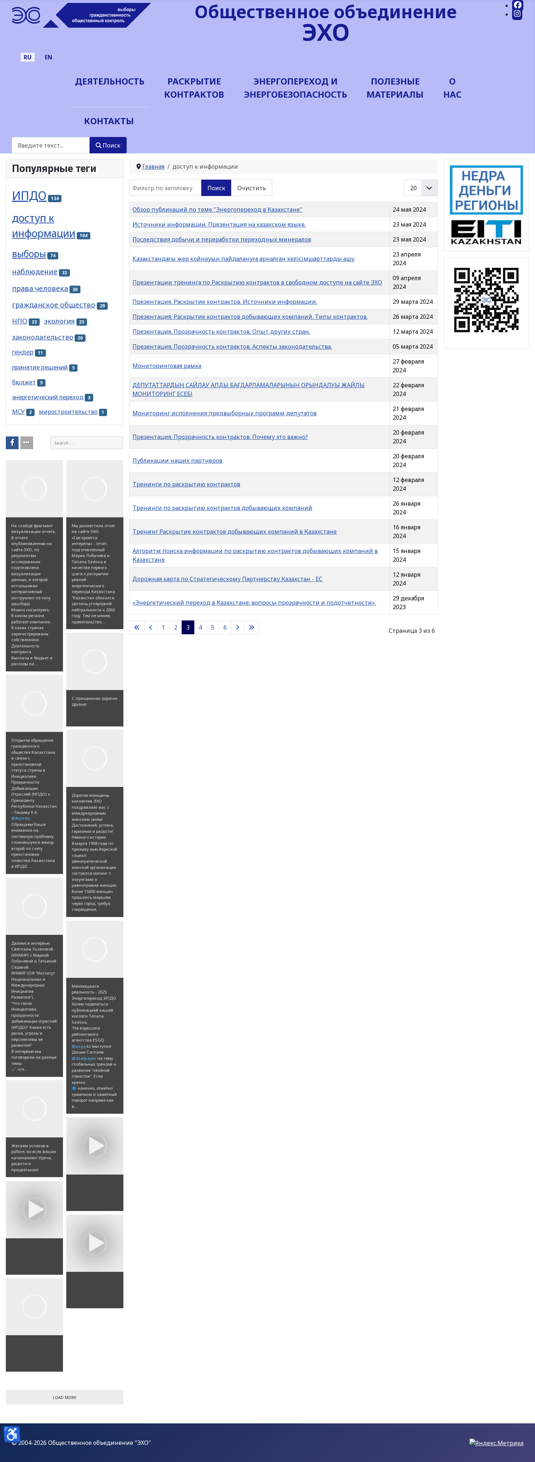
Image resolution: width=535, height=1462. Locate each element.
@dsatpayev (84, 1058)
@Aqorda (20, 818)
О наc (452, 87)
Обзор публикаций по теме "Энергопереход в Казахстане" (217, 209)
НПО (19, 320)
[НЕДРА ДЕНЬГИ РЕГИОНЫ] (486, 189)
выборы (29, 254)
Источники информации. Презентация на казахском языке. (219, 224)
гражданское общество (53, 305)
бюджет (24, 382)
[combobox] (51, 145)
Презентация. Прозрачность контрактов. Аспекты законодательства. (232, 346)
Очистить (251, 188)
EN (48, 57)
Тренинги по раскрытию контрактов (186, 484)
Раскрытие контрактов (194, 87)
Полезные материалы (395, 87)
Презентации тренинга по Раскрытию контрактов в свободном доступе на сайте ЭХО (257, 282)
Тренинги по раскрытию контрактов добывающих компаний (222, 508)
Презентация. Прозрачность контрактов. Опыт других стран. (221, 332)
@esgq (79, 1046)
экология (59, 320)
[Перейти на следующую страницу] (237, 627)
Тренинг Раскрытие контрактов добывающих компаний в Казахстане (234, 532)
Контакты (109, 121)
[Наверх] (522, 1448)
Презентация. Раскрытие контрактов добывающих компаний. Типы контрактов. (250, 317)
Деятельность (109, 81)
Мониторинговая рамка (166, 366)
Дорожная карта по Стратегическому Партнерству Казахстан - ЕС (227, 579)
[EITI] (486, 229)
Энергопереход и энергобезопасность (295, 87)
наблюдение (35, 272)
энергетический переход (47, 397)
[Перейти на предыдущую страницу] (150, 627)
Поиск (111, 145)
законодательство (42, 336)
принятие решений (40, 367)
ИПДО (29, 195)
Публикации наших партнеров (177, 460)
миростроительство (68, 412)
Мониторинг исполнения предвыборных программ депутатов (224, 413)
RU (28, 57)
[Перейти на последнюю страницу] (251, 627)
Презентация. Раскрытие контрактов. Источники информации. (224, 302)
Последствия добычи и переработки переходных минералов (221, 239)
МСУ (18, 412)
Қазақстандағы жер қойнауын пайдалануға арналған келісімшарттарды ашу (243, 259)
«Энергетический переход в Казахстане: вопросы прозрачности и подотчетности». (254, 603)
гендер (22, 352)
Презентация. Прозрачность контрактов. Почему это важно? (220, 437)
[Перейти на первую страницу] (136, 627)
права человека (40, 288)
